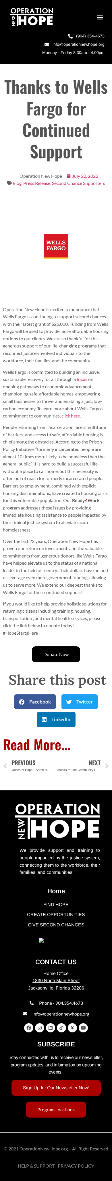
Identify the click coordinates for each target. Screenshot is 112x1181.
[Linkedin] (50, 1027)
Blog (17, 183)
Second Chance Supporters (78, 183)
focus (82, 379)
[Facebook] (28, 1027)
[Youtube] (83, 1027)
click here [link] (70, 415)
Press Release (36, 183)
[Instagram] (39, 1027)
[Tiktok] (61, 1027)
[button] (100, 17)
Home (56, 891)
